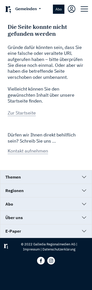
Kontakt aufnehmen (28, 151)
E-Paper (13, 231)
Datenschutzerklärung (58, 249)
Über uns (14, 217)
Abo (58, 9)
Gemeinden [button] (26, 8)
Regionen (14, 190)
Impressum (31, 249)
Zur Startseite (22, 113)
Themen (13, 177)
